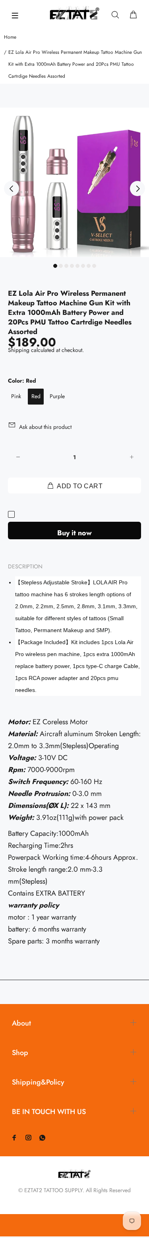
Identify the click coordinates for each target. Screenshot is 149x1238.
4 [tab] (72, 266)
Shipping (18, 350)
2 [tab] (61, 266)
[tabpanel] (74, 182)
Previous (11, 188)
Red (36, 396)
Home (10, 37)
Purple (57, 396)
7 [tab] (89, 266)
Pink (16, 396)
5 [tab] (77, 266)
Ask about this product (45, 427)
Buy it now (74, 533)
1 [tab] (55, 266)
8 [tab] (94, 266)
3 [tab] (66, 266)
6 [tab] (83, 266)
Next (137, 188)
